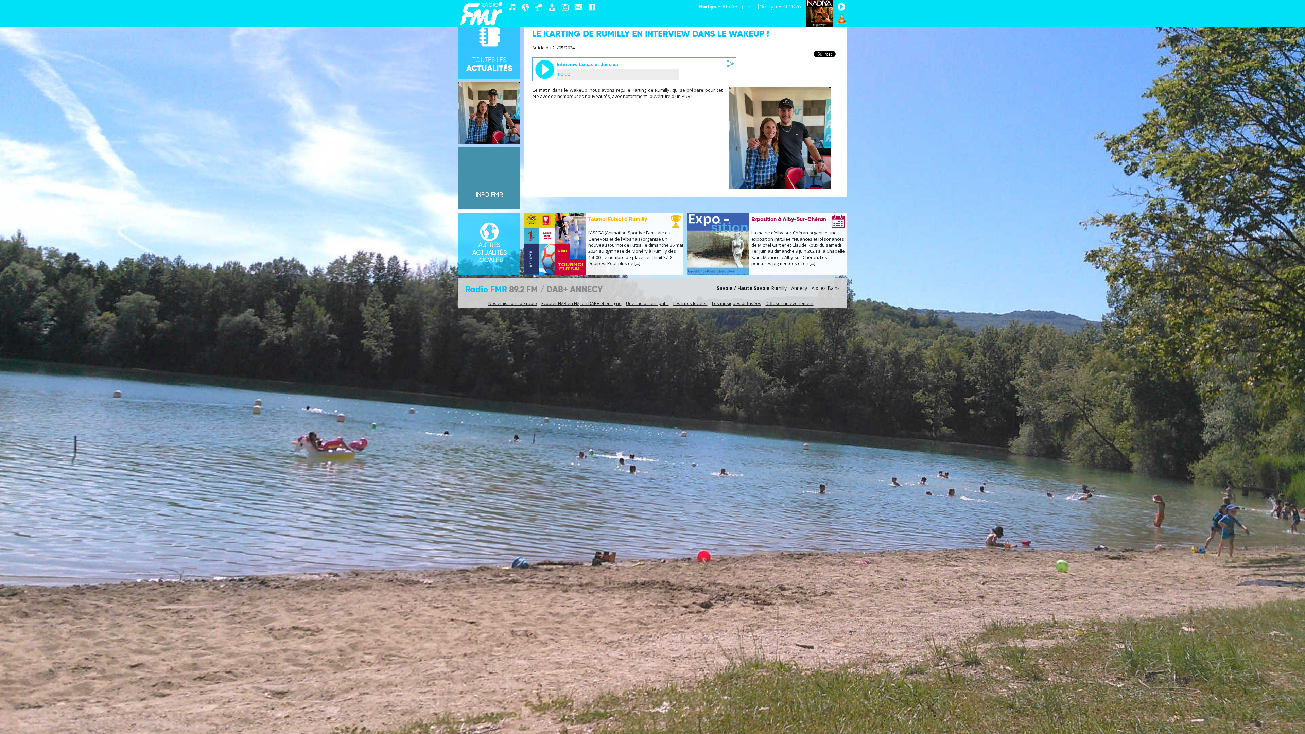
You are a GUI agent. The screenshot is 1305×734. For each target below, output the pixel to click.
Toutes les (489, 65)
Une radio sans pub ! (647, 303)
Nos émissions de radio (512, 303)
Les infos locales (690, 303)
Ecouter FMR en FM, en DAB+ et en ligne (581, 303)
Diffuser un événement (790, 303)
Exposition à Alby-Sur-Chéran (788, 219)
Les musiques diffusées (736, 303)
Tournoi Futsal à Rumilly (617, 219)
